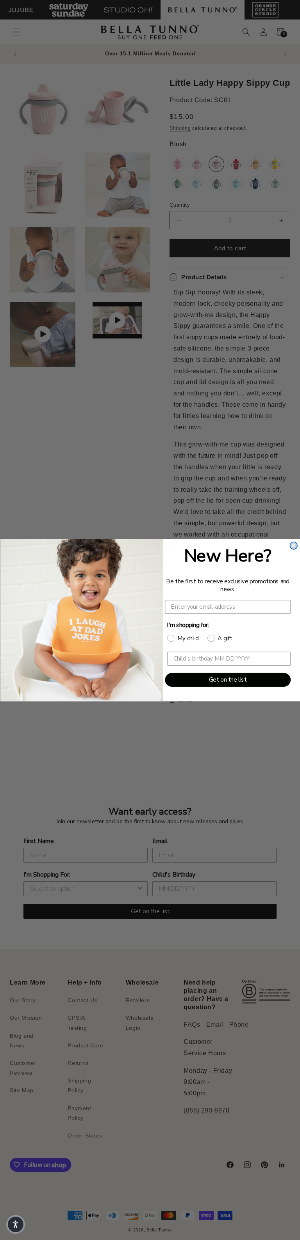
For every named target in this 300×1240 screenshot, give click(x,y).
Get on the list (227, 680)
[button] (15, 1224)
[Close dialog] (293, 545)
